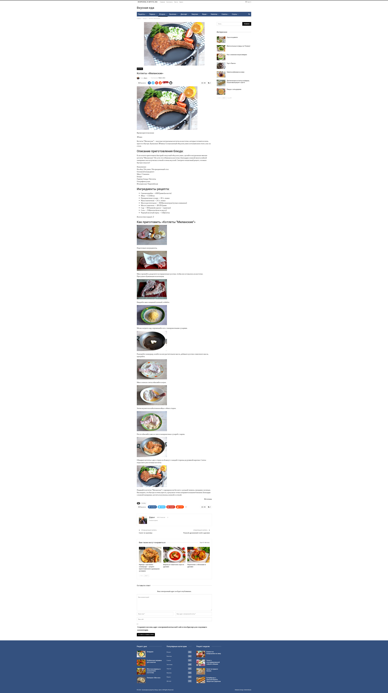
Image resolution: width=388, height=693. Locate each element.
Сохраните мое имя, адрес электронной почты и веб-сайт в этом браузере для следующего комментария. (172, 628)
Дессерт (184, 14)
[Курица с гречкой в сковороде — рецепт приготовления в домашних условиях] (150, 555)
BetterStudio (247, 690)
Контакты (169, 2)
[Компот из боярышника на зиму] (200, 654)
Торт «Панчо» (231, 63)
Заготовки (169, 664)
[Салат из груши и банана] (200, 671)
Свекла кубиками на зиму (235, 72)
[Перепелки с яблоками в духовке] (198, 555)
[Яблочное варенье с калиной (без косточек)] (141, 671)
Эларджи (150, 652)
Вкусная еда (145, 8)
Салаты (225, 14)
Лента (176, 2)
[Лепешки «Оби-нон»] (141, 680)
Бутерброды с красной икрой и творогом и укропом (213, 679)
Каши (204, 14)
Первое (152, 14)
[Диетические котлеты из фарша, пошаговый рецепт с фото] (221, 83)
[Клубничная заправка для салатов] (141, 663)
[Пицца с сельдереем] (221, 91)
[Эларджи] (141, 654)
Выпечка (172, 14)
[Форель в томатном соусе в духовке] (174, 555)
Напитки (214, 14)
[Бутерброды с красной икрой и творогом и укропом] (200, 680)
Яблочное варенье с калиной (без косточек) (154, 670)
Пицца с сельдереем (234, 89)
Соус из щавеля (232, 37)
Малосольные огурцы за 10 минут (238, 46)
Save (166, 82)
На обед (144, 503)
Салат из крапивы (145, 533)
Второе (162, 14)
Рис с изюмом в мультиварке (237, 54)
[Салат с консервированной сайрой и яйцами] (200, 663)
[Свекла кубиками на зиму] (221, 74)
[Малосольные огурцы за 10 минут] (221, 48)
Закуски (194, 14)
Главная (162, 2)
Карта (181, 2)
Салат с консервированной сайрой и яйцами (213, 662)
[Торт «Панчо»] (221, 65)
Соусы (234, 14)
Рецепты (141, 14)
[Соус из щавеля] (221, 39)
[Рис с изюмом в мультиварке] (221, 57)
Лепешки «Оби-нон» (154, 678)
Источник (208, 499)
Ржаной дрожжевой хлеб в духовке (196, 533)
